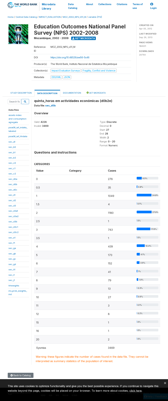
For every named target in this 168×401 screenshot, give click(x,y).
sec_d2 (12, 200)
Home (11, 17)
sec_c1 (12, 168)
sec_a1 (12, 141)
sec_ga (12, 248)
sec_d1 (12, 195)
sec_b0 (12, 147)
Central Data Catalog (26, 17)
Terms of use (138, 6)
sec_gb (12, 253)
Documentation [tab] (72, 93)
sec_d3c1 (13, 227)
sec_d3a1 (13, 211)
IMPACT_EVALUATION (50, 17)
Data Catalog (72, 6)
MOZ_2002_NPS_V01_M (74, 17)
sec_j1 (12, 280)
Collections (104, 4)
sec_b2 (12, 157)
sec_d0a (13, 179)
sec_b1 (12, 152)
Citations (122, 4)
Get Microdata (84, 38)
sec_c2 (12, 173)
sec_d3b (13, 221)
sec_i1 (12, 275)
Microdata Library (48, 6)
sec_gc (12, 258)
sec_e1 (12, 237)
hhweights (14, 285)
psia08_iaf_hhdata (18, 136)
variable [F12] (95, 17)
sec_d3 (12, 205)
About (89, 4)
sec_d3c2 (14, 232)
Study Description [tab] (21, 93)
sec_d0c (13, 189)
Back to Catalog (22, 375)
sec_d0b (13, 184)
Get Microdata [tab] (97, 93)
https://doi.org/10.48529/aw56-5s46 (70, 57)
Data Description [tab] (47, 93)
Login (153, 8)
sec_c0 (12, 163)
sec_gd (12, 264)
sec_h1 (12, 269)
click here (135, 390)
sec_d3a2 (14, 216)
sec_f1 (12, 243)
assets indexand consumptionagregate (17, 118)
